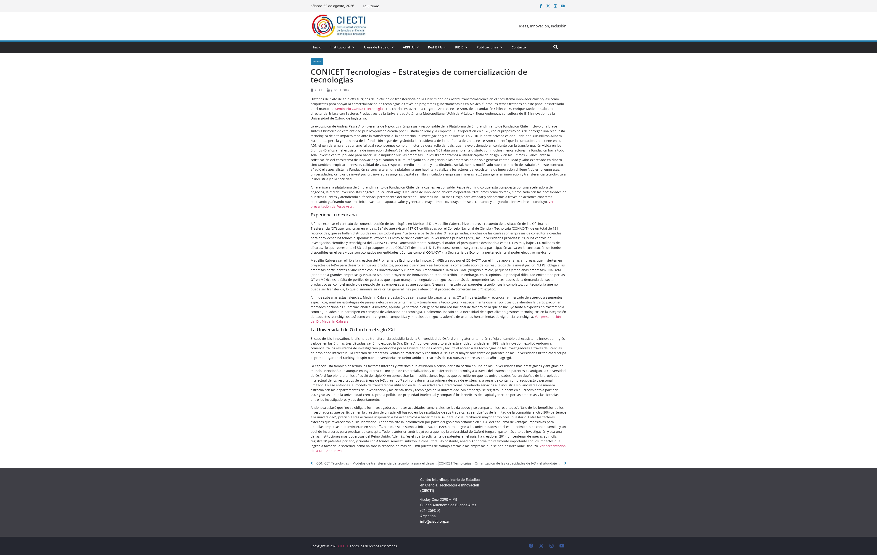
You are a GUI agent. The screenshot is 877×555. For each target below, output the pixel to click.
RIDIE (459, 47)
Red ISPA (435, 47)
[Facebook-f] (540, 6)
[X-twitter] (548, 6)
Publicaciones (487, 47)
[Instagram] (555, 6)
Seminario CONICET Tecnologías (359, 108)
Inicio (317, 47)
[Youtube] (562, 6)
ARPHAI (409, 47)
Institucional (340, 47)
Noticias (317, 61)
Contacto (519, 47)
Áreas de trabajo (376, 47)
